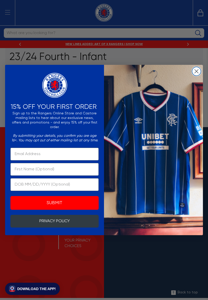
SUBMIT (54, 203)
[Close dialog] (196, 71)
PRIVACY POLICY (54, 221)
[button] (32, 289)
